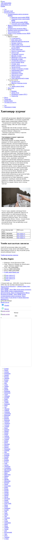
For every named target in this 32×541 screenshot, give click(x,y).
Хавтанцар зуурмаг (17, 73)
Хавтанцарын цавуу (17, 70)
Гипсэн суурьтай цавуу (18, 51)
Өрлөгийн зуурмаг (17, 59)
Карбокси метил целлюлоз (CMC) (18, 30)
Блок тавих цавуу (16, 40)
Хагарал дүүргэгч (16, 43)
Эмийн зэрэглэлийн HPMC (19, 22)
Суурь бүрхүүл (15, 38)
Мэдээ (6, 97)
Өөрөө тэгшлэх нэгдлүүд (18, 65)
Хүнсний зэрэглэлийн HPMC (20, 24)
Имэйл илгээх (5, 302)
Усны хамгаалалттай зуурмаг (20, 78)
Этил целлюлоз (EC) (14, 32)
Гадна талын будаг (17, 49)
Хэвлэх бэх (14, 96)
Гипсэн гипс (15, 52)
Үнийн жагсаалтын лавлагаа (9, 255)
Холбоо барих (8, 101)
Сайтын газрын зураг (23, 286)
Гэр (5, 9)
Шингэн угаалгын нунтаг (19, 83)
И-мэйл (7, 305)
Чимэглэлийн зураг (17, 44)
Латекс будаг (15, 92)
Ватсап (7, 309)
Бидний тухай (8, 11)
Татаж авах (7, 99)
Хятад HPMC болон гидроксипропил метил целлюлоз (13, 295)
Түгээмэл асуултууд (10, 102)
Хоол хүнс (11, 88)
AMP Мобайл (5, 288)
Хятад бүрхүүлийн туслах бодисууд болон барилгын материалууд (15, 297)
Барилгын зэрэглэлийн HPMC (20, 17)
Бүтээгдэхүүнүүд (9, 12)
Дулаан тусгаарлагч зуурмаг (19, 68)
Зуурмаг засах (15, 64)
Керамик (14, 91)
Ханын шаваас (15, 76)
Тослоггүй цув (15, 67)
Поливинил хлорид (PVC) (19, 94)
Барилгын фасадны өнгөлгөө (20, 41)
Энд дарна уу (21, 233)
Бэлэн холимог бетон (17, 62)
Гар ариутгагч (15, 81)
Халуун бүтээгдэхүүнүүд (8, 286)
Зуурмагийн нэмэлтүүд (18, 60)
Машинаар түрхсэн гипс (18, 57)
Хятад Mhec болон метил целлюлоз (20, 289)
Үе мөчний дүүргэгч (17, 54)
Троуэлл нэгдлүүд (16, 75)
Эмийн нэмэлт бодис (17, 86)
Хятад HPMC (5, 289)
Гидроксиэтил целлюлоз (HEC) (17, 28)
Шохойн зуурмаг (16, 56)
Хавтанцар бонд (16, 72)
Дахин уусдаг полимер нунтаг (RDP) (19, 33)
